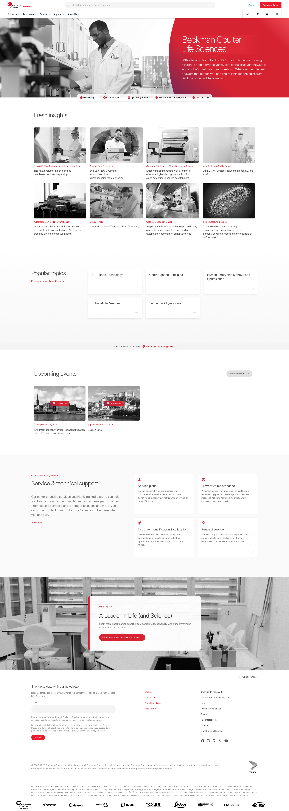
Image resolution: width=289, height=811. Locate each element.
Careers (148, 692)
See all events (239, 373)
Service (36, 522)
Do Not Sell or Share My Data (215, 697)
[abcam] (49, 805)
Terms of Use (48, 728)
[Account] (267, 14)
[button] (68, 5)
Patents (204, 714)
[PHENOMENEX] (231, 805)
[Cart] (257, 14)
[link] (59, 410)
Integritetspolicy (209, 719)
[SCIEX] (257, 805)
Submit (38, 737)
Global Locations (152, 703)
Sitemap (205, 725)
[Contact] (247, 14)
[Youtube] (226, 740)
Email (34, 702)
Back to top (250, 677)
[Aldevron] (75, 805)
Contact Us (149, 697)
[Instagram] (208, 740)
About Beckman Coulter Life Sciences (122, 637)
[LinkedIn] (214, 740)
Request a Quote (270, 5)
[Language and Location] (276, 14)
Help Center (150, 708)
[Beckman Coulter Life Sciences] (20, 5)
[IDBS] (127, 805)
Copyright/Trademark (211, 692)
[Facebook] (202, 740)
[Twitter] (219, 740)
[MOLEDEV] (205, 805)
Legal (204, 703)
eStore (251, 5)
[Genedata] (101, 805)
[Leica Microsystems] (179, 805)
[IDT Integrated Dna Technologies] (153, 805)
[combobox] (140, 5)
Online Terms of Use (211, 708)
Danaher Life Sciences (212, 731)
